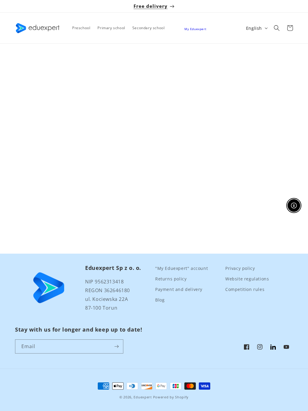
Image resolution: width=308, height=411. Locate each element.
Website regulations (247, 279)
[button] (276, 28)
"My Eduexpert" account (181, 268)
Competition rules (244, 289)
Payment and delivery (178, 289)
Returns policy (170, 279)
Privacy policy (240, 268)
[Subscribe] (116, 346)
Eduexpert (143, 397)
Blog (160, 300)
